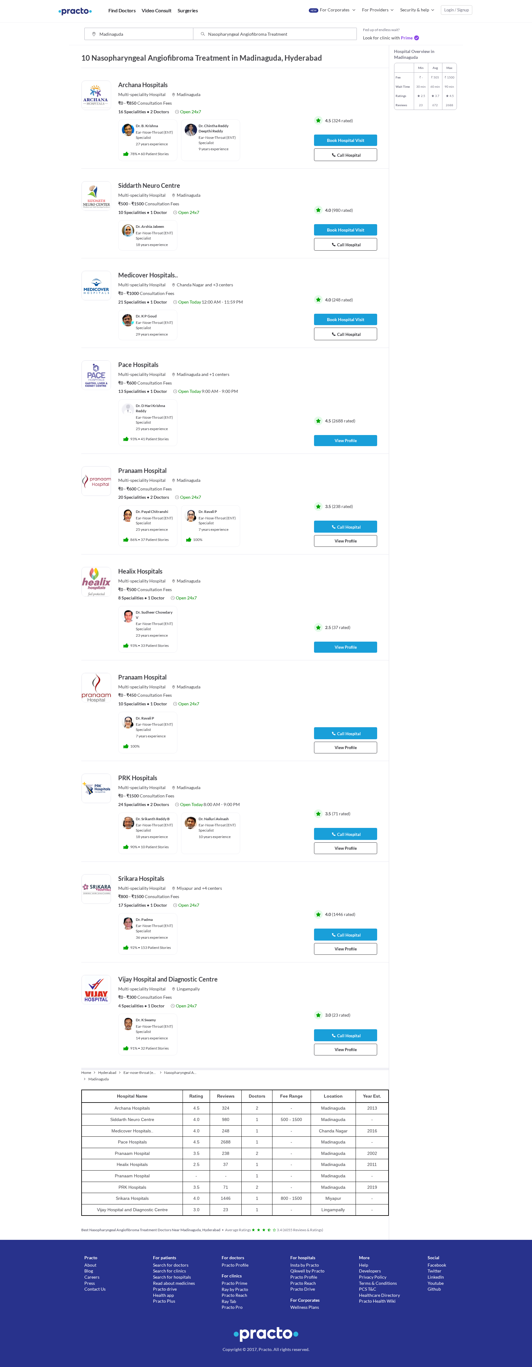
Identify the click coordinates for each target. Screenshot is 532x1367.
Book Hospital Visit (345, 140)
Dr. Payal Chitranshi (152, 511)
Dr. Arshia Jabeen (150, 226)
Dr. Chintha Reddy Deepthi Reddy (213, 128)
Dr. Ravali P (208, 511)
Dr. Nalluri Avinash (214, 819)
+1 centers (219, 374)
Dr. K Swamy (146, 1020)
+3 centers (223, 284)
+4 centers (212, 888)
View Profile (346, 440)
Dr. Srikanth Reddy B (153, 819)
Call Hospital (349, 155)
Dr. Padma (144, 919)
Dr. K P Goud (146, 316)
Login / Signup (456, 9)
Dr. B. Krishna (147, 125)
